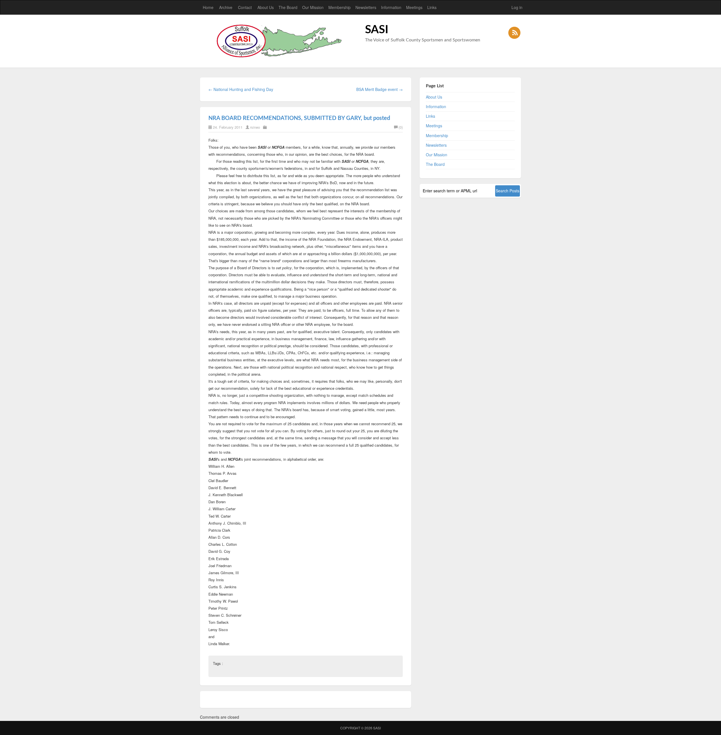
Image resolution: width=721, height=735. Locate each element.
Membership (339, 7)
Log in (516, 7)
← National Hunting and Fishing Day (240, 89)
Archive (225, 7)
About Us (265, 7)
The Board (288, 7)
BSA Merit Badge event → (379, 89)
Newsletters (365, 7)
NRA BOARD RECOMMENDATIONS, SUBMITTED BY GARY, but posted (299, 118)
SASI (377, 727)
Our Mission (313, 7)
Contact (245, 7)
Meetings (414, 7)
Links (432, 7)
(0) (401, 127)
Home (208, 7)
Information (391, 7)
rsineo (255, 127)
